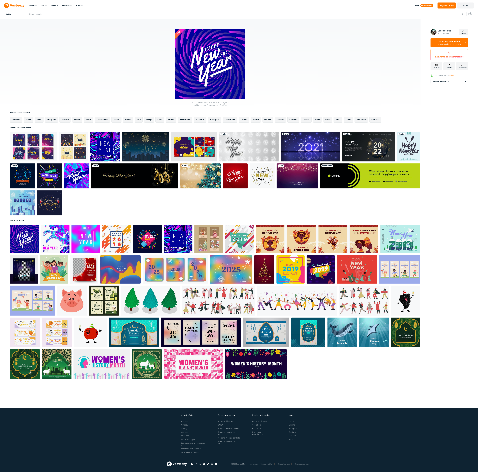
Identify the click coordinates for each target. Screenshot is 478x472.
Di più (77, 5)
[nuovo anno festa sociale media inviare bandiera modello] (24, 269)
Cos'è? (452, 75)
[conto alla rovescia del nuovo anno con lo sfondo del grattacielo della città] (22, 202)
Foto (42, 5)
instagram (51, 119)
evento (116, 119)
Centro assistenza (259, 421)
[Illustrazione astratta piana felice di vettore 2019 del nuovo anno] (116, 239)
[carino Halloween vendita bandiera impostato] (57, 332)
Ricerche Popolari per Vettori (227, 433)
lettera (244, 119)
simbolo (267, 119)
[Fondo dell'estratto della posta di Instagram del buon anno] (24, 239)
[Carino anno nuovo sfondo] (262, 175)
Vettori (31, 5)
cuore (348, 119)
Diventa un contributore (257, 433)
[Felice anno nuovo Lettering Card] (235, 175)
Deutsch (292, 432)
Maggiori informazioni (441, 81)
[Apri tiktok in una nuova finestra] (208, 464)
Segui (463, 33)
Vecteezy (184, 425)
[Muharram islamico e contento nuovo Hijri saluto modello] (405, 332)
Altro (291, 439)
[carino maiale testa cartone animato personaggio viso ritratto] (72, 301)
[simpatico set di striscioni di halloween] (25, 332)
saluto (88, 119)
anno (39, 119)
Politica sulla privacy (283, 464)
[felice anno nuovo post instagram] (49, 175)
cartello (306, 119)
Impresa (184, 432)
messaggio (214, 119)
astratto (65, 119)
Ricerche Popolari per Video (227, 442)
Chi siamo (256, 428)
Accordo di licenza (225, 421)
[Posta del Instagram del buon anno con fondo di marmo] (76, 175)
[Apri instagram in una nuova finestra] (196, 464)
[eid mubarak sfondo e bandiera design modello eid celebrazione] (266, 332)
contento (16, 119)
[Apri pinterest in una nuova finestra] (204, 464)
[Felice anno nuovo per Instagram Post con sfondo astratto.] (85, 239)
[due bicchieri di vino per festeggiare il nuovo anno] (49, 202)
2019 (139, 119)
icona (317, 119)
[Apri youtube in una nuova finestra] (216, 464)
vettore (171, 119)
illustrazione (185, 119)
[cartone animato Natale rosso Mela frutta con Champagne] (90, 332)
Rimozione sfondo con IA (191, 449)
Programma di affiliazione (228, 428)
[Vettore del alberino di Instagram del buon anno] (147, 239)
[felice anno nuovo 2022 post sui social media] (33, 146)
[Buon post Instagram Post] (290, 269)
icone (327, 119)
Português (293, 428)
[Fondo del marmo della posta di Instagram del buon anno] (55, 239)
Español (292, 425)
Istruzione (185, 436)
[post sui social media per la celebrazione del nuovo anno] (73, 146)
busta (338, 119)
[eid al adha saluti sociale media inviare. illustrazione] (56, 364)
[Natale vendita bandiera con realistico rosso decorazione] (84, 269)
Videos (53, 5)
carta (159, 119)
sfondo (77, 119)
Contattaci (256, 425)
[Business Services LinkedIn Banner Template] (370, 175)
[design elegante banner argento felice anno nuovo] (249, 146)
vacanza (280, 119)
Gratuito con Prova (449, 42)
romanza (375, 119)
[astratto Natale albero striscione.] (264, 269)
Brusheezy (185, 421)
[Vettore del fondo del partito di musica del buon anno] (357, 269)
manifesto (200, 119)
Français (292, 436)
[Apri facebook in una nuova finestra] (192, 464)
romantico (361, 119)
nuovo (28, 119)
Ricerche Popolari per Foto (229, 438)
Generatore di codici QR (191, 452)
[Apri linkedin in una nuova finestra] (200, 464)
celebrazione (102, 119)
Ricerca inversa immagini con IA (193, 444)
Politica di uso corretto (301, 464)
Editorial (65, 5)
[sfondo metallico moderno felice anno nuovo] (310, 146)
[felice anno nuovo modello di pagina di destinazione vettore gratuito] (368, 146)
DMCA (220, 425)
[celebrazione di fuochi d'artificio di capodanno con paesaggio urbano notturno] (145, 146)
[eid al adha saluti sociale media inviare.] (147, 364)
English (292, 421)
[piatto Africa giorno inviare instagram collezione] (317, 239)
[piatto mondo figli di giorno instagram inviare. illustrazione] (54, 269)
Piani (417, 5)
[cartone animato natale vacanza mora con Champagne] (405, 301)
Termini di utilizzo (267, 464)
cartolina (293, 119)
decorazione (230, 119)
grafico (256, 119)
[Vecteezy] (14, 5)
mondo (128, 119)
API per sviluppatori (189, 439)
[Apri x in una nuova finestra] (212, 464)
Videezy (184, 428)
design (149, 119)
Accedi (465, 5)
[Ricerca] (463, 13)
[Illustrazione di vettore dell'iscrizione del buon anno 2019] (400, 239)
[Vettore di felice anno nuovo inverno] (408, 146)
